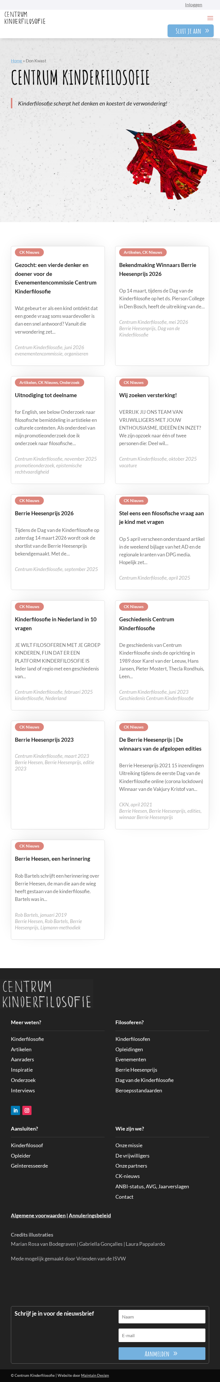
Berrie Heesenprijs (137, 328)
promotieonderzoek (34, 465)
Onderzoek (70, 382)
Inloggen (193, 4)
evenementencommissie (38, 354)
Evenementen (130, 1059)
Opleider (21, 1155)
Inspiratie (22, 1069)
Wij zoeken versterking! (148, 395)
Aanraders (22, 1059)
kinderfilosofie (29, 698)
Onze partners (131, 1165)
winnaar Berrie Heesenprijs (146, 817)
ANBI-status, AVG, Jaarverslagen (152, 1186)
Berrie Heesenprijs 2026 (44, 513)
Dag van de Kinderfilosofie (144, 1080)
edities (194, 811)
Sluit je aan (188, 30)
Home (16, 60)
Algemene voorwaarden (38, 1215)
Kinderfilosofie (27, 1039)
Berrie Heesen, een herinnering (52, 858)
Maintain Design (95, 1375)
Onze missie (128, 1145)
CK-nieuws (127, 1176)
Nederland (55, 698)
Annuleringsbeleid (90, 1215)
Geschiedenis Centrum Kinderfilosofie (156, 698)
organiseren (76, 354)
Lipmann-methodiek (60, 927)
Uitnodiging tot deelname (46, 395)
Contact (124, 1196)
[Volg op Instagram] (27, 1110)
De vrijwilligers (132, 1155)
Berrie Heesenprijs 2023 (44, 739)
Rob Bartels (56, 921)
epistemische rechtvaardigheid (48, 468)
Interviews (23, 1090)
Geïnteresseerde (29, 1165)
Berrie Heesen (29, 762)
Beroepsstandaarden (138, 1090)
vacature (128, 465)
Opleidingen (129, 1049)
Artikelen (132, 252)
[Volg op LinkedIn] (15, 1110)
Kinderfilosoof (27, 1145)
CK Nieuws (29, 252)
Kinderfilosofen (132, 1039)
